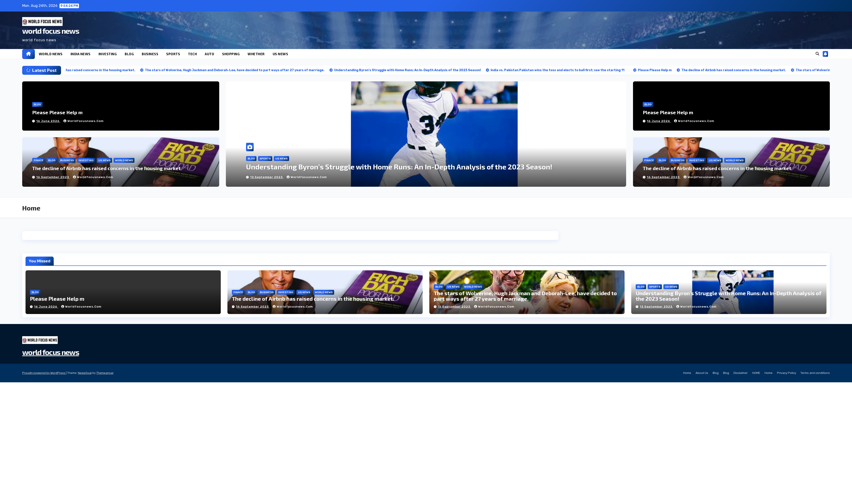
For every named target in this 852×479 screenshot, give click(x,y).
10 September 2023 (267, 177)
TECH (192, 54)
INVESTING (108, 54)
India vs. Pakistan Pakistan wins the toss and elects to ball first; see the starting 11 (385, 166)
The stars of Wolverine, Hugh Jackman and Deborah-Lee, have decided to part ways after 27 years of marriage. (525, 296)
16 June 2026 (48, 121)
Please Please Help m (57, 112)
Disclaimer (741, 373)
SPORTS (173, 54)
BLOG (129, 54)
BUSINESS (150, 54)
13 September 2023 (656, 306)
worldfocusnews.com (85, 121)
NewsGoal (85, 373)
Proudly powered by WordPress (44, 373)
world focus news (50, 30)
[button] (817, 54)
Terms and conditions (815, 373)
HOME (756, 373)
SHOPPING (231, 54)
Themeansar (104, 373)
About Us (702, 373)
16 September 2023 (53, 177)
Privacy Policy (786, 373)
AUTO (209, 54)
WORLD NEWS (51, 54)
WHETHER (256, 54)
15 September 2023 (454, 306)
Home (687, 373)
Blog (716, 373)
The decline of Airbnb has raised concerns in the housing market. (107, 168)
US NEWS (280, 54)
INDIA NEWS (81, 54)
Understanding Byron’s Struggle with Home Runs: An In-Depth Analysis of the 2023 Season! (728, 296)
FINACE (38, 160)
